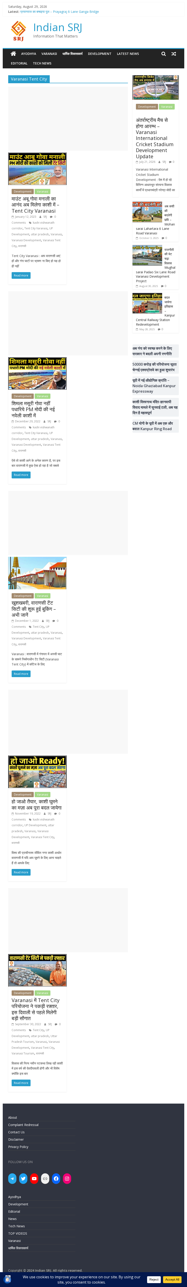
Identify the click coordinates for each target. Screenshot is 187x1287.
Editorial (19, 63)
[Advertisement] (68, 119)
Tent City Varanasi (35, 228)
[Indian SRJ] (13, 54)
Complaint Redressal (23, 1125)
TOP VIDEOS (17, 1233)
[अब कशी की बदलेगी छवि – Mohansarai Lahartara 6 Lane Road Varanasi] (147, 204)
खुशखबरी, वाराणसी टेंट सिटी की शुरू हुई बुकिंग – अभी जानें (34, 608)
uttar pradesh (40, 234)
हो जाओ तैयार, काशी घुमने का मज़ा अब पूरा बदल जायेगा (37, 804)
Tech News (42, 63)
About (12, 1117)
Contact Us (16, 1132)
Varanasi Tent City (42, 837)
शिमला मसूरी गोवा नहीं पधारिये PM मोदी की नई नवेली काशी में (33, 409)
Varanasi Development (26, 240)
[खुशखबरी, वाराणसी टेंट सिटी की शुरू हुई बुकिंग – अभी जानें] (37, 559)
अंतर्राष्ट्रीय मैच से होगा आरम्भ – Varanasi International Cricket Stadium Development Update (155, 137)
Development (100, 53)
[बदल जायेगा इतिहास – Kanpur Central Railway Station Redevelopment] (147, 295)
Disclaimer (16, 1139)
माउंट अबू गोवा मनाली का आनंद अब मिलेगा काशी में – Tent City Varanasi (35, 204)
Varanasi (49, 53)
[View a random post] (174, 54)
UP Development (35, 825)
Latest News (128, 53)
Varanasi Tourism (23, 1053)
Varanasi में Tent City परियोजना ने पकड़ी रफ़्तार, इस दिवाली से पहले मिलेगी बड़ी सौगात (36, 1009)
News (12, 1219)
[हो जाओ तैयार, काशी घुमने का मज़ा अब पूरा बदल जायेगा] (37, 758)
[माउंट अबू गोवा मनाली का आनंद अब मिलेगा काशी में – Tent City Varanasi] (37, 155)
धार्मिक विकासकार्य (72, 53)
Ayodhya (28, 53)
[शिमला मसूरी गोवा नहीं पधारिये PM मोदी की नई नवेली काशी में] (37, 359)
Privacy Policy (18, 1147)
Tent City (38, 627)
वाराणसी (22, 246)
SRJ (45, 217)
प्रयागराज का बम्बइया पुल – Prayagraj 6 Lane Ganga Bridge (59, 11)
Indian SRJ (57, 27)
